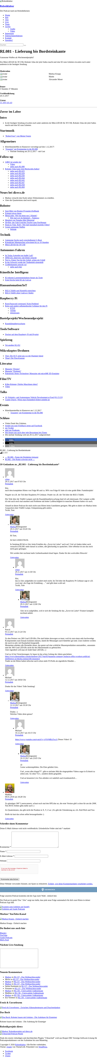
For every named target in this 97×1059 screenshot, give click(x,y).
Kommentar (5, 847)
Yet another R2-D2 (12, 345)
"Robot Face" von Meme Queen (18, 136)
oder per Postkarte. (12, 430)
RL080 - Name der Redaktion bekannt (21, 457)
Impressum (9, 33)
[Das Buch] (28, 1017)
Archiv (8, 27)
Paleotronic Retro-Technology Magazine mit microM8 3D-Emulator (32, 373)
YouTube (3, 935)
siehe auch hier (16, 267)
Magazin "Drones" (12, 369)
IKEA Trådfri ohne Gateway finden (19, 293)
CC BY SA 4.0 (6, 103)
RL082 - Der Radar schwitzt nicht (20, 459)
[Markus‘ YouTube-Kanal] (14, 919)
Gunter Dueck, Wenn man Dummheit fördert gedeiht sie (27, 400)
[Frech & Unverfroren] (30, 1007)
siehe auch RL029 (17, 173)
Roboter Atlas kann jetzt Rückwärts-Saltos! (22, 169)
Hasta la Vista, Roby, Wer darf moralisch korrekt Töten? (27, 225)
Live (7, 22)
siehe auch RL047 (17, 183)
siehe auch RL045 (17, 180)
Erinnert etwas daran (13, 213)
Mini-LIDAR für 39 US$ (15, 245)
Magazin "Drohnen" (13, 371)
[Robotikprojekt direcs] (16, 1031)
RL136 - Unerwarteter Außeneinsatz (28, 991)
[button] (9, 440)
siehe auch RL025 (17, 171)
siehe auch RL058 (17, 185)
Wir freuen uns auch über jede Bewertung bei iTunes (26, 432)
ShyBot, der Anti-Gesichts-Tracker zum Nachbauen (25, 222)
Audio (12, 29)
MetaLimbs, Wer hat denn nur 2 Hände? (21, 216)
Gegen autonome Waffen (15, 227)
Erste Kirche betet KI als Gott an (18, 280)
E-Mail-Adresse (7, 856)
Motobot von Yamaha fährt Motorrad (19, 220)
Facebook (9, 1051)
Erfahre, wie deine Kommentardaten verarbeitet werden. (70, 884)
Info (6, 17)
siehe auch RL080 (17, 167)
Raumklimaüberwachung (15, 324)
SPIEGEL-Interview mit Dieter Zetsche (21, 258)
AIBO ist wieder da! (13, 162)
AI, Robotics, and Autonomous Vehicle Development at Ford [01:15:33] (34, 397)
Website (13, 229)
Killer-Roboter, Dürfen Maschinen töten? (21, 384)
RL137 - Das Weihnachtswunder (27, 977)
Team (7, 24)
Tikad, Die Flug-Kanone (15, 358)
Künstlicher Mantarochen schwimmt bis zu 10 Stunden (27, 242)
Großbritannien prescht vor (16, 265)
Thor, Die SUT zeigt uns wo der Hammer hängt (24, 356)
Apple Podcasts (6, 938)
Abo (7, 20)
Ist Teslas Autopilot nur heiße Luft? (19, 255)
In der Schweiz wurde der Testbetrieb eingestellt (24, 262)
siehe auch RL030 (17, 176)
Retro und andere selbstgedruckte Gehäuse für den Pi (26, 306)
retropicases (14, 313)
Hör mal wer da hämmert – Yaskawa (24, 218)
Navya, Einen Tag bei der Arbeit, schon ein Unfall (25, 260)
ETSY (12, 308)
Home (7, 15)
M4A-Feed (4, 940)
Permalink (9, 484)
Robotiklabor (7, 6)
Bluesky (3, 933)
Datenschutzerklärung (13, 36)
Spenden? (9, 40)
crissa (7, 479)
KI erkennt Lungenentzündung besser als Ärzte (24, 278)
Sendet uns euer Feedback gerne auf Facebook (23, 426)
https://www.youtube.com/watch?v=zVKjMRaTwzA (36, 739)
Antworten (9, 514)
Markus (13, 527)
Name (3, 851)
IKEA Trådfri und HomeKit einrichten (20, 291)
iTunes (7, 1056)
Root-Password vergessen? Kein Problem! (22, 304)
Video (12, 31)
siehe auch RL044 (17, 178)
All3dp (13, 310)
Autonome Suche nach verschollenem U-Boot (23, 240)
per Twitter (9, 428)
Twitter (8, 1053)
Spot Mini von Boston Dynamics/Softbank (22, 211)
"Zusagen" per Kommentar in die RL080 (21, 149)
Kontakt (8, 38)
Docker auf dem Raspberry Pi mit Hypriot (22, 334)
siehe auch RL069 (17, 187)
